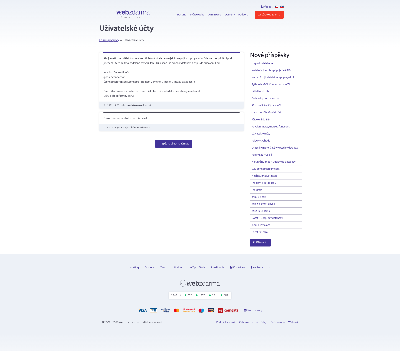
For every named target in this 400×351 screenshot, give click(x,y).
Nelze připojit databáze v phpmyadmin (273, 77)
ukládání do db (260, 91)
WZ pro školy (197, 267)
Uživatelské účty (261, 133)
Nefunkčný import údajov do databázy (273, 161)
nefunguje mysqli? (262, 154)
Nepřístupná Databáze (264, 176)
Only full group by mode (265, 98)
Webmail (293, 322)
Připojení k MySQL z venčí (266, 105)
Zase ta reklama (261, 211)
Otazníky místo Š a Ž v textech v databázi (275, 147)
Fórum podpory (109, 40)
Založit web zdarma (269, 14)
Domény (230, 14)
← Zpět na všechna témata (173, 143)
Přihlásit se (238, 267)
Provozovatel (277, 322)
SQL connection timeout (266, 169)
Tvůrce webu (197, 14)
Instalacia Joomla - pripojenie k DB (271, 70)
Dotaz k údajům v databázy (267, 218)
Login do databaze (262, 63)
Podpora (243, 14)
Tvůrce (164, 267)
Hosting (181, 14)
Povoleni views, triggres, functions (271, 126)
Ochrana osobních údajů (253, 322)
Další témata (260, 242)
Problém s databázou (264, 183)
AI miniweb (214, 14)
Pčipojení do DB (261, 119)
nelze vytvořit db (261, 140)
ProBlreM (257, 190)
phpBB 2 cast (259, 197)
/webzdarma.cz (261, 267)
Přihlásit (267, 7)
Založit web (217, 267)
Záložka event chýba (263, 204)
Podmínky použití (226, 322)
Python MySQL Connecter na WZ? (271, 84)
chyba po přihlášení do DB (266, 112)
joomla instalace (261, 225)
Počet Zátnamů (260, 232)
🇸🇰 (282, 7)
